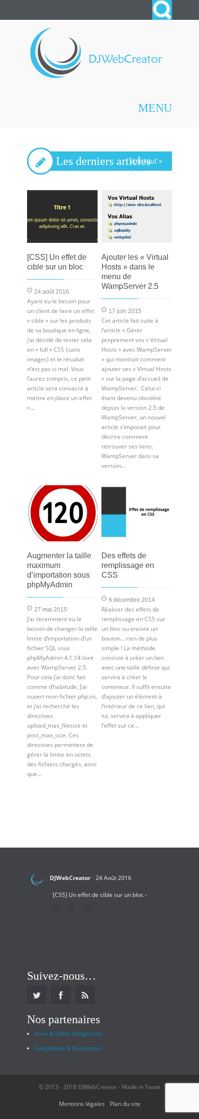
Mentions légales (82, 1104)
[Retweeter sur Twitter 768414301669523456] (73, 909)
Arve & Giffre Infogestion (68, 1033)
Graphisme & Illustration (68, 1048)
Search (162, 10)
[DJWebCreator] (95, 54)
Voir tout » (145, 160)
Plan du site (125, 1104)
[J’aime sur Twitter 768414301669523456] (90, 909)
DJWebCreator (70, 878)
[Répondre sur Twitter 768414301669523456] (57, 909)
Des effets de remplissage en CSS (127, 565)
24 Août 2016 (113, 878)
